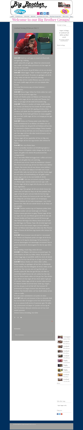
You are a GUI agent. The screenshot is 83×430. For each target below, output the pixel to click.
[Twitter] (44, 13)
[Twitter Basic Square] (59, 414)
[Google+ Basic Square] (61, 414)
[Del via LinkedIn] (21, 317)
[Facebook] (41, 13)
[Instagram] (38, 13)
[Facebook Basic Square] (57, 414)
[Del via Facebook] (14, 317)
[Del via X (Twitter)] (18, 317)
